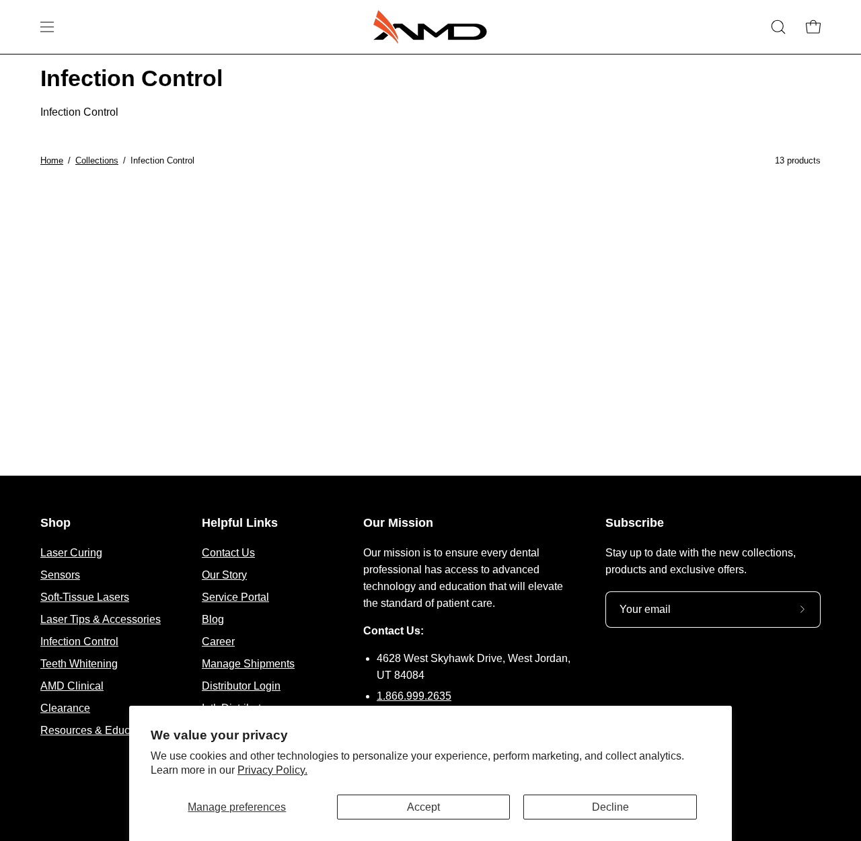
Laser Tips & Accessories (100, 619)
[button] (778, 27)
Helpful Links (240, 522)
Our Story (224, 575)
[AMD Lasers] (430, 27)
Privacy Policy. (272, 770)
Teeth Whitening (79, 663)
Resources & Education (96, 730)
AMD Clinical (72, 686)
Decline (610, 807)
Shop (55, 522)
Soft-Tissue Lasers (84, 597)
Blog (213, 619)
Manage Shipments (248, 663)
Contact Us (228, 552)
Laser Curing (71, 552)
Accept (423, 807)
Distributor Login (241, 686)
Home (51, 160)
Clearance (65, 708)
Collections (96, 160)
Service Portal (235, 597)
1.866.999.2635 (414, 696)
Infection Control (79, 641)
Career (218, 641)
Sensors (60, 575)
